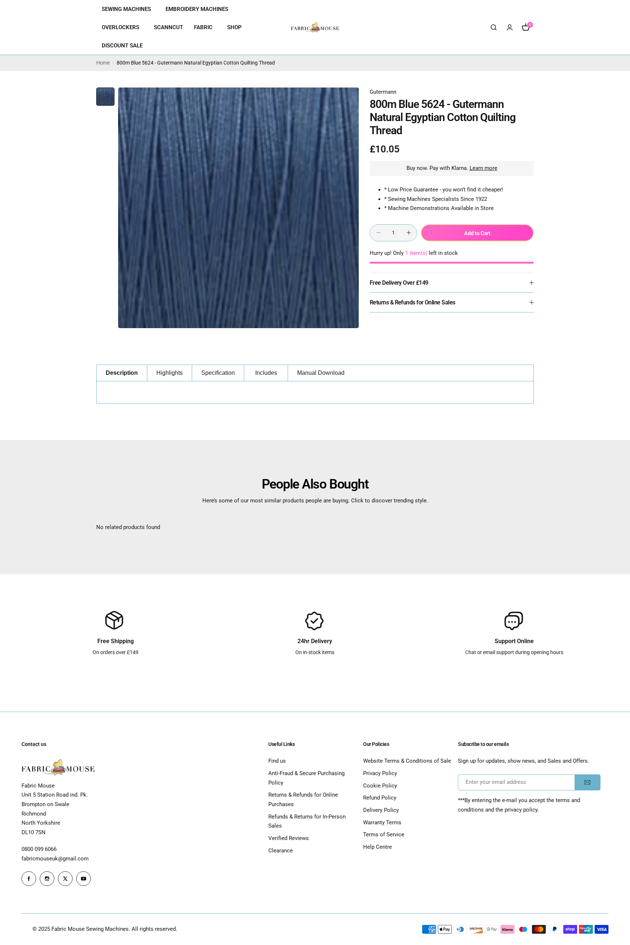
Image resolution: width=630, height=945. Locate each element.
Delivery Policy (381, 810)
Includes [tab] (266, 373)
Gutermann (383, 92)
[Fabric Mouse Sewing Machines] (315, 27)
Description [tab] (122, 373)
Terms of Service (383, 834)
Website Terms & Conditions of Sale (407, 761)
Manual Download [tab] (321, 373)
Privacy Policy (380, 773)
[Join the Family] (587, 782)
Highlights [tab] (169, 373)
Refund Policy (379, 797)
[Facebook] (29, 878)
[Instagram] (47, 878)
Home (103, 63)
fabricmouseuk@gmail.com (55, 858)
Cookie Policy (380, 785)
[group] (238, 208)
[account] (510, 27)
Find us (277, 761)
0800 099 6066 (39, 849)
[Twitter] (65, 878)
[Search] (494, 27)
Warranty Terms (382, 822)
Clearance (280, 850)
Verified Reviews (288, 838)
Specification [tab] (218, 373)
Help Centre (377, 847)
